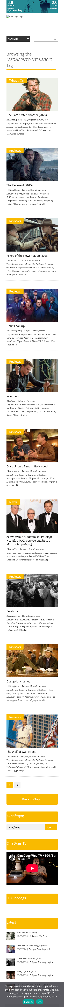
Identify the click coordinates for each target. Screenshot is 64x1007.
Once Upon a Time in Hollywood (27, 466)
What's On (16, 80)
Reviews (15, 151)
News (13, 502)
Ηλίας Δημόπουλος (31, 615)
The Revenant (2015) (19, 185)
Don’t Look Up (15, 326)
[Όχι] (59, 994)
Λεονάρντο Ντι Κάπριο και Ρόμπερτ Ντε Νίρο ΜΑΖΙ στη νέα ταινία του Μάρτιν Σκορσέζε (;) (29, 540)
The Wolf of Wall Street (21, 752)
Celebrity (12, 611)
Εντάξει (28, 1001)
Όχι (39, 1001)
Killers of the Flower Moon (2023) (27, 256)
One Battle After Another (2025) (26, 115)
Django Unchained (18, 681)
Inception (12, 396)
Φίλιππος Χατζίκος (31, 260)
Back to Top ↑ (32, 799)
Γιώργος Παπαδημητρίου (36, 119)
